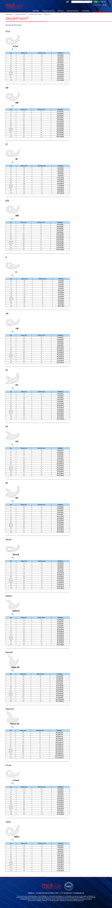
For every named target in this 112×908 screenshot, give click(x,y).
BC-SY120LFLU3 (59, 742)
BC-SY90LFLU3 (59, 740)
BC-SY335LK (61, 300)
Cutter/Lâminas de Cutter (34, 14)
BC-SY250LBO (60, 520)
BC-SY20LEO (60, 393)
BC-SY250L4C (60, 68)
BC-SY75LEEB (60, 230)
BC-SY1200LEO (60, 418)
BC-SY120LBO (60, 516)
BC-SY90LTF (60, 853)
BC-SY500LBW (60, 132)
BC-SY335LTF (60, 864)
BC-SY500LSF (60, 810)
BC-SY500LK (61, 302)
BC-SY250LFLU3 (59, 746)
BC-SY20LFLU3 (59, 732)
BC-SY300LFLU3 (59, 748)
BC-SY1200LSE (60, 588)
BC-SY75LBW (60, 117)
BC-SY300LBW (60, 126)
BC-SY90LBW (60, 119)
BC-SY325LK (61, 298)
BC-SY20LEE (60, 168)
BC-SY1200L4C (60, 80)
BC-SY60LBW (60, 115)
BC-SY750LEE (60, 191)
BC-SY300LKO (60, 465)
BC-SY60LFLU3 (59, 736)
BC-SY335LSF (60, 808)
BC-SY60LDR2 (59, 680)
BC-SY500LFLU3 (59, 753)
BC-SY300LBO (60, 522)
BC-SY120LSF (60, 798)
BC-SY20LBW (60, 111)
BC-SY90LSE (60, 570)
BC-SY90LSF (60, 796)
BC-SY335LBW (60, 130)
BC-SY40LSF (60, 791)
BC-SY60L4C (60, 58)
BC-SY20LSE (60, 563)
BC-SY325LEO (60, 411)
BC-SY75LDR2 (59, 681)
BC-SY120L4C (60, 64)
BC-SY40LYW (60, 339)
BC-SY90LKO (60, 458)
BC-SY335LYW (60, 356)
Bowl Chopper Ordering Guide (14, 25)
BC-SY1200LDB (60, 644)
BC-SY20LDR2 (59, 676)
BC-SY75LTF (60, 851)
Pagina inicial (9, 14)
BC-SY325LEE (60, 185)
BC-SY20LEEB (60, 224)
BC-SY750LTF (60, 868)
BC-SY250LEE (60, 181)
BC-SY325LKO (60, 467)
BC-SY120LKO (60, 459)
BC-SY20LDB (60, 619)
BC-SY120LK (61, 290)
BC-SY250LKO (60, 463)
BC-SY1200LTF (60, 870)
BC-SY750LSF (60, 812)
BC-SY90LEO (60, 401)
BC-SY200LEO (60, 405)
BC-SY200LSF (60, 800)
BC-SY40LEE (60, 169)
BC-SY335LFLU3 (59, 751)
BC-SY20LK (61, 280)
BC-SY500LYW (60, 358)
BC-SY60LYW (60, 341)
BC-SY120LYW (60, 347)
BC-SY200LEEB (60, 236)
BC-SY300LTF (60, 860)
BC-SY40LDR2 (59, 678)
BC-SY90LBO (60, 514)
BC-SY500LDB (60, 640)
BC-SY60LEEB (60, 228)
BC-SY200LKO (60, 461)
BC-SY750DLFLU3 (59, 755)
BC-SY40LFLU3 (59, 734)
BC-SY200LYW (60, 348)
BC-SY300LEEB (60, 239)
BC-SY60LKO (60, 454)
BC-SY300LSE (60, 578)
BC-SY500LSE (60, 584)
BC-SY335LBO (60, 526)
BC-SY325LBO (60, 524)
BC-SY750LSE (60, 586)
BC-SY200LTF (60, 857)
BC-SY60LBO (60, 510)
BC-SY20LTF (60, 845)
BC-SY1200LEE (60, 193)
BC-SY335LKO (60, 469)
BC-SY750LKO (60, 473)
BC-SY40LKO (60, 452)
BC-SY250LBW (60, 125)
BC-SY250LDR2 (59, 689)
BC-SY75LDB (60, 625)
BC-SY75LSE (60, 568)
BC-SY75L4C (60, 60)
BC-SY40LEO (60, 395)
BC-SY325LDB (60, 637)
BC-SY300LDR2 (59, 691)
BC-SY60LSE (60, 567)
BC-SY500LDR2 (59, 697)
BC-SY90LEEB (60, 232)
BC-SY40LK (61, 282)
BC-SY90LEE (60, 175)
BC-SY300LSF (60, 804)
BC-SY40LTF (60, 847)
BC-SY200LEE (60, 179)
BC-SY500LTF (60, 866)
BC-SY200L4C (60, 66)
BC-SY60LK (61, 284)
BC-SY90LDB (60, 627)
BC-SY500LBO (60, 527)
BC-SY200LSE (60, 574)
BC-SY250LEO (60, 407)
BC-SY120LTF (60, 855)
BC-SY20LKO (60, 450)
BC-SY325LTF (60, 862)
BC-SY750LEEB (60, 247)
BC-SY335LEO (60, 413)
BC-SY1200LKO (60, 475)
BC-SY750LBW (60, 134)
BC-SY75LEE (60, 173)
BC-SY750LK (61, 304)
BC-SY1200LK (61, 305)
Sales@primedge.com (79, 893)
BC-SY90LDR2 (59, 683)
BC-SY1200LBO (60, 531)
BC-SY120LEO (60, 403)
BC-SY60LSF (60, 792)
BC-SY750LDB (60, 642)
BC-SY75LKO (60, 456)
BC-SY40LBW (60, 113)
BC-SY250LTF (60, 858)
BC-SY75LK (61, 286)
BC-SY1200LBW (60, 136)
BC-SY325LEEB (60, 241)
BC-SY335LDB (60, 638)
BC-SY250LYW (60, 350)
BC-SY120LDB (60, 629)
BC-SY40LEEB (60, 226)
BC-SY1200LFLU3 (59, 757)
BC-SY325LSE (60, 580)
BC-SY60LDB (60, 623)
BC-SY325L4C (60, 72)
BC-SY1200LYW (60, 362)
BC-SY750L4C (60, 78)
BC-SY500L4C (60, 76)
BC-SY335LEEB (60, 243)
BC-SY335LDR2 (59, 695)
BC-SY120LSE (60, 572)
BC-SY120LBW (60, 121)
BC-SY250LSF (60, 802)
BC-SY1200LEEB (60, 249)
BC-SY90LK (61, 288)
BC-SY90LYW (60, 345)
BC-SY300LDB (60, 635)
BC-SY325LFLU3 (59, 749)
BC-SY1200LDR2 (60, 701)
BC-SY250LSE (60, 576)
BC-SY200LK (61, 292)
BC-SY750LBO (60, 529)
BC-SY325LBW (60, 128)
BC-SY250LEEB (60, 237)
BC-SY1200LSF (60, 814)
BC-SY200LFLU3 (59, 744)
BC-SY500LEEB (60, 245)
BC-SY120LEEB (60, 234)
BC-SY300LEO (60, 409)
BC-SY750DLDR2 (60, 699)
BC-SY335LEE (60, 187)
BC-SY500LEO (60, 415)
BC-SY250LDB (60, 633)
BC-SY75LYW (60, 343)
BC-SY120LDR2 (59, 685)
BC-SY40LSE (60, 565)
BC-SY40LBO (60, 508)
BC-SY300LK (61, 296)
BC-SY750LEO (60, 416)
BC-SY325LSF (60, 806)
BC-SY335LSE (60, 582)
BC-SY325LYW (60, 354)
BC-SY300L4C (60, 70)
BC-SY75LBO (60, 512)
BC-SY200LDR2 (59, 687)
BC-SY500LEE (60, 189)
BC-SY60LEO (60, 397)
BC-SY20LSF (60, 789)
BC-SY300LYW (60, 352)
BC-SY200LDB (60, 631)
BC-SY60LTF (60, 849)
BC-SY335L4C (60, 74)
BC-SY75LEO (60, 399)
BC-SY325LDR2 (59, 693)
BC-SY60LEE (60, 171)
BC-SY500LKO (60, 471)
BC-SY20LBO (60, 506)
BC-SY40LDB (60, 621)
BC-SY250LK (61, 294)
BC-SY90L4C (60, 62)
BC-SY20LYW (60, 337)
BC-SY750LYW (60, 360)
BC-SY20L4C (60, 55)
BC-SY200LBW (60, 123)
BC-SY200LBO (60, 518)
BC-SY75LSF (60, 794)
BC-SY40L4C (60, 56)
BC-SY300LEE (60, 183)
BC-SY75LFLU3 (59, 738)
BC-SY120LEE (60, 177)
